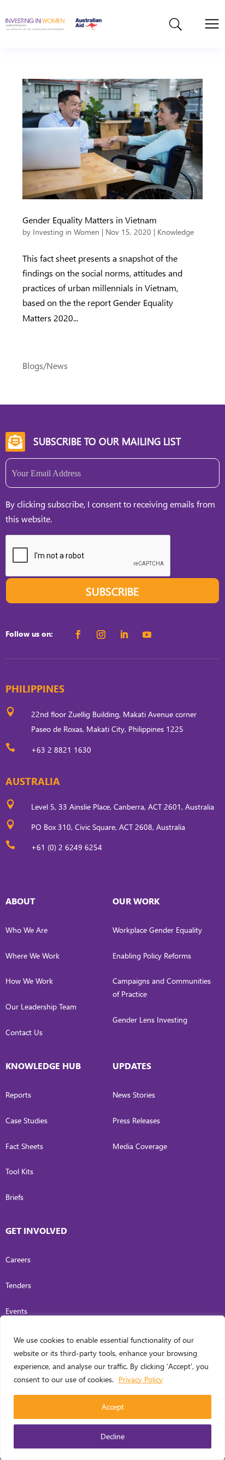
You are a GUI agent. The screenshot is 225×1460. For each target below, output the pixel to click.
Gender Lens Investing (149, 1019)
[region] (112, 1387)
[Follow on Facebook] (78, 634)
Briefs (14, 1197)
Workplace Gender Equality (157, 930)
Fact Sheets (24, 1146)
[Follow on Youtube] (147, 634)
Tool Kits (19, 1171)
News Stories (133, 1094)
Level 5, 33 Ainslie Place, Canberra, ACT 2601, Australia (122, 806)
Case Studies (26, 1120)
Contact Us (24, 1032)
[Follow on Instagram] (101, 634)
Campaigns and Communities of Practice (161, 987)
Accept (113, 1406)
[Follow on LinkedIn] (124, 634)
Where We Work (32, 955)
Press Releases (136, 1120)
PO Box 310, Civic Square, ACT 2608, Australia (108, 827)
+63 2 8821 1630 (61, 750)
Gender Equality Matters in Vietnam (89, 220)
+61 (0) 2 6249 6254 (66, 847)
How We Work (29, 981)
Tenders (18, 1285)
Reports (18, 1094)
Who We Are (26, 930)
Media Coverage (139, 1146)
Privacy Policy (141, 1379)
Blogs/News (45, 365)
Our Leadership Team (40, 1006)
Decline (112, 1436)
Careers (18, 1259)
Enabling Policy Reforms (151, 955)
